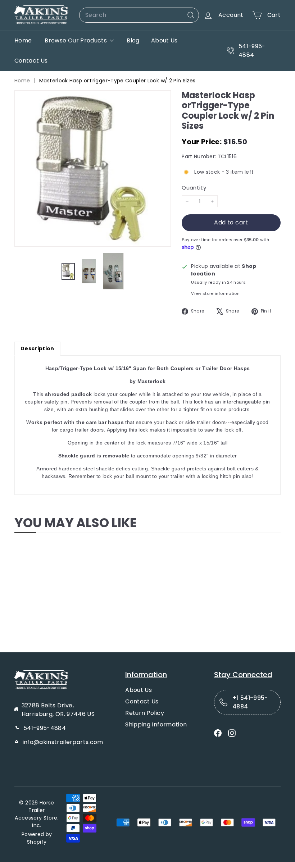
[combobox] (139, 15)
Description (37, 348)
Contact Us (31, 60)
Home (23, 40)
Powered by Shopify (37, 838)
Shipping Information (156, 724)
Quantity (194, 187)
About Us (164, 40)
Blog (133, 40)
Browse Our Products (76, 40)
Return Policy (144, 713)
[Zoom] (93, 168)
